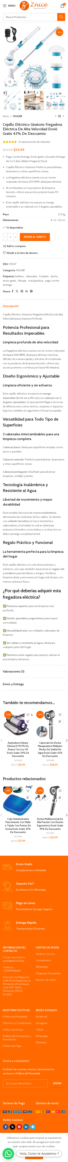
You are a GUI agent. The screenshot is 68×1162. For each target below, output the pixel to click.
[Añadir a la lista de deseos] (28, 714)
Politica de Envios (13, 1029)
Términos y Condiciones (17, 1023)
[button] (28, 721)
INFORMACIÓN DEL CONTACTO (14, 949)
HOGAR (17, 116)
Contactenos (43, 960)
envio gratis (9, 280)
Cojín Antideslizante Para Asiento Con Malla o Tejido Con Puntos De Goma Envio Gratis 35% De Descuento (18, 826)
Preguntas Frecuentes (48, 973)
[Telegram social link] (31, 291)
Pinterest (41, 1042)
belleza (19, 276)
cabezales (31, 276)
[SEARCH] (61, 17)
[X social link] (17, 291)
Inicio (6, 116)
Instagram (41, 1023)
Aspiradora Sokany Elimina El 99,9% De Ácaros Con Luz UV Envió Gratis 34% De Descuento (18, 749)
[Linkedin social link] (26, 291)
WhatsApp (42, 966)
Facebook (41, 1016)
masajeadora (35, 280)
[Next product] (63, 116)
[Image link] (17, 1111)
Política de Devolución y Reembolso (17, 1037)
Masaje (22, 280)
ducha (54, 276)
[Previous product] (56, 116)
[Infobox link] (34, 867)
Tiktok (39, 1029)
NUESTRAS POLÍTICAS (16, 1010)
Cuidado (44, 276)
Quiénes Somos (45, 954)
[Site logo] (34, 5)
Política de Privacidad (15, 1016)
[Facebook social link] (13, 291)
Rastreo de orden (46, 979)
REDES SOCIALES (46, 1010)
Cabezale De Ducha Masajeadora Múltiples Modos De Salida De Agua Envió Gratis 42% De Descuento (50, 749)
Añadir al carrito (35, 236)
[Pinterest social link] (21, 291)
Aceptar (34, 1155)
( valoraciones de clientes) (34, 142)
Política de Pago (12, 1046)
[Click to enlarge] (10, 82)
